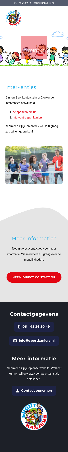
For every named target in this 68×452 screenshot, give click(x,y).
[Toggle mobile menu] (61, 17)
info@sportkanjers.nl (44, 3)
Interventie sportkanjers (28, 117)
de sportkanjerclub (24, 112)
